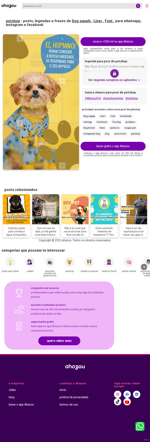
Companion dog (91, 133)
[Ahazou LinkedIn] (136, 394)
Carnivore (102, 122)
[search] (138, 6)
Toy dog (116, 122)
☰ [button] (147, 6)
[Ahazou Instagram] (117, 394)
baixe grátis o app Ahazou (113, 146)
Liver (98, 21)
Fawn (102, 128)
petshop (13, 21)
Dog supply (82, 21)
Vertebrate (126, 116)
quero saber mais (59, 340)
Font (109, 21)
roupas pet (130, 128)
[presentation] (144, 267)
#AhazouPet (93, 98)
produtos (130, 122)
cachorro (114, 128)
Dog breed (89, 128)
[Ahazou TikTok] (117, 401)
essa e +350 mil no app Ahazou (113, 41)
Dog (107, 133)
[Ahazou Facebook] (127, 394)
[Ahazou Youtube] (127, 401)
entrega (87, 122)
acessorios (120, 133)
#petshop (131, 98)
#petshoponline (113, 98)
